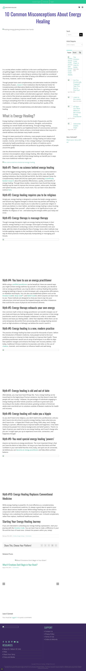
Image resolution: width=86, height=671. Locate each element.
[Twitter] (6, 642)
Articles (15, 536)
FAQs (5, 652)
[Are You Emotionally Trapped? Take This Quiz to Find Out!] (70, 80)
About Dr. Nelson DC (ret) (12, 649)
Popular (69, 52)
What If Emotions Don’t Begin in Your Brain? (31, 560)
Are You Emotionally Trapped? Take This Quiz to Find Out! (77, 85)
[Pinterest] (12, 642)
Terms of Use (49, 637)
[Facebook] (3, 642)
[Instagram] (9, 642)
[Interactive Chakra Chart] (70, 124)
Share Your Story (9, 654)
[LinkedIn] (17, 642)
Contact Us (49, 631)
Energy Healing (20, 536)
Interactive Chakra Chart (77, 126)
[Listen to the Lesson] (70, 97)
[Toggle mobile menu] (82, 7)
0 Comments (28, 536)
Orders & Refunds (51, 639)
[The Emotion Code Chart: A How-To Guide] (70, 57)
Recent (74, 52)
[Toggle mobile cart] (79, 7)
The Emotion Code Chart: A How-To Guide (76, 62)
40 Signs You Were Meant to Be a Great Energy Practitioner (77, 111)
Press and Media (9, 657)
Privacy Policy (49, 634)
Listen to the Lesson (77, 98)
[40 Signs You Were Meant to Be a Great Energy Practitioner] (70, 107)
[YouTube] (14, 642)
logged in (15, 617)
